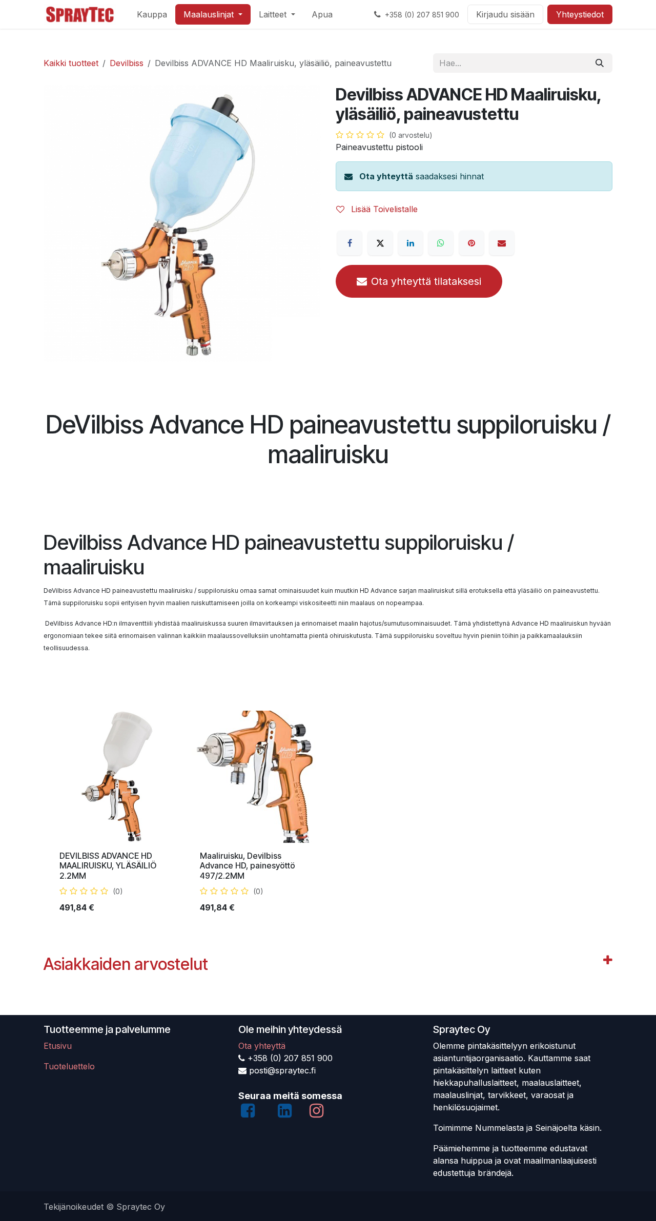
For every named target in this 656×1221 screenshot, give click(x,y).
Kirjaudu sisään (505, 14)
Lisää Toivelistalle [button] (383, 209)
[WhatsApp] (440, 243)
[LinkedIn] (410, 243)
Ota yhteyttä (386, 176)
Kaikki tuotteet (71, 63)
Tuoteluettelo (69, 1066)
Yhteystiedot (580, 14)
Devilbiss (127, 63)
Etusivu (58, 1046)
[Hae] (599, 63)
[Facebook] (349, 243)
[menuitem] (152, 14)
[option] (328, 816)
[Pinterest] (471, 243)
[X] (380, 243)
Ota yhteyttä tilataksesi (426, 281)
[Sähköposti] (501, 243)
